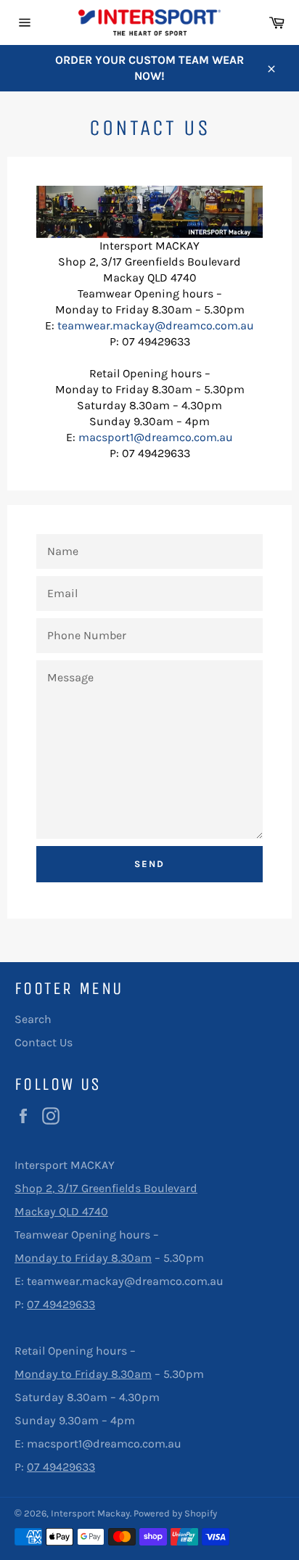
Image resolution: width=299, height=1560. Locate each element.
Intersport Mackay (90, 1513)
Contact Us (44, 1042)
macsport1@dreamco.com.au (155, 437)
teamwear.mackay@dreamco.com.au (155, 325)
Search (33, 1019)
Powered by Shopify (175, 1513)
